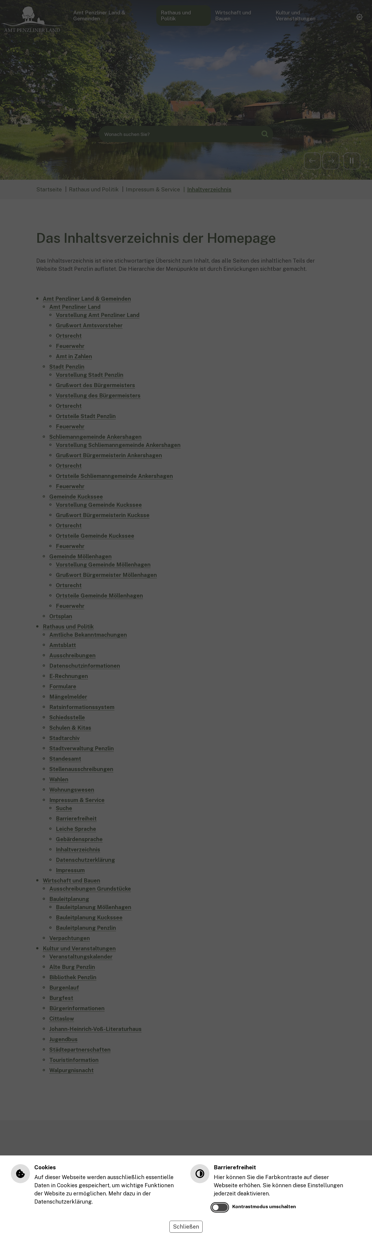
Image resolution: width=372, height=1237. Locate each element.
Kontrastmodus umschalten (264, 1206)
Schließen (186, 1226)
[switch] (220, 1207)
